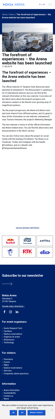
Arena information (11, 390)
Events (7, 362)
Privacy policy (36, 413)
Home (4, 14)
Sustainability (10, 393)
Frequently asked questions (16, 373)
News (12, 14)
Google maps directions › (13, 306)
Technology (9, 342)
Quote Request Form (13, 328)
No (22, 413)
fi (40, 4)
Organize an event (12, 337)
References (9, 339)
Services (8, 370)
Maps (6, 365)
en (44, 4)
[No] (52, 410)
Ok (13, 413)
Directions (8, 359)
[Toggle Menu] (50, 4)
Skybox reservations (13, 334)
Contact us (8, 396)
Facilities (8, 331)
